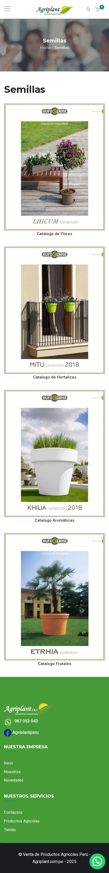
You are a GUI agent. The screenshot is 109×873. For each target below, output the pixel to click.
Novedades (14, 780)
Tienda (10, 829)
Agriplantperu (25, 732)
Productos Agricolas (22, 821)
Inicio (8, 763)
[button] (98, 9)
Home (45, 47)
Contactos (13, 812)
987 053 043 (25, 721)
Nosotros (12, 771)
